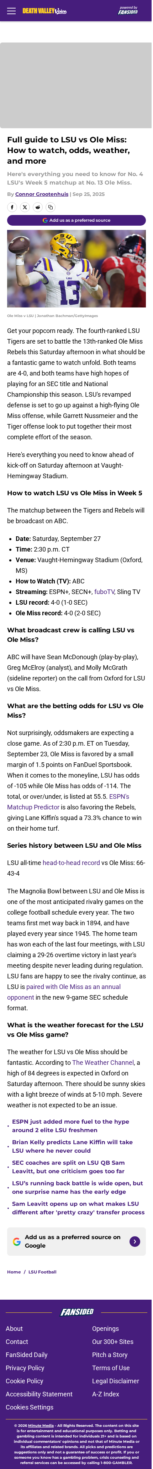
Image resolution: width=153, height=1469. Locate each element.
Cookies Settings (29, 1407)
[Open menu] (11, 10)
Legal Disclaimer (115, 1381)
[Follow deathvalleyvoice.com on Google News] (135, 1241)
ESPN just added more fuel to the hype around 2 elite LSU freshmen (70, 1126)
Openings (105, 1328)
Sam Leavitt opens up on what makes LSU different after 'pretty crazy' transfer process (78, 1208)
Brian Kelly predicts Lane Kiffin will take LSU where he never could (72, 1146)
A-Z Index (105, 1394)
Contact (17, 1341)
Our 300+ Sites (112, 1341)
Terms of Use (111, 1368)
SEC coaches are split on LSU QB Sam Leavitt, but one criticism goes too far (68, 1167)
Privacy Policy (25, 1368)
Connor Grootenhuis (41, 194)
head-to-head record (71, 862)
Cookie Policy (24, 1381)
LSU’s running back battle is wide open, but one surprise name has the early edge (77, 1187)
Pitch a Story (110, 1354)
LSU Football (42, 1272)
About (14, 1328)
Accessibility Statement (39, 1394)
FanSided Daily (27, 1354)
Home (14, 1272)
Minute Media (41, 1425)
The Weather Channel (103, 1062)
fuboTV (104, 591)
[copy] (51, 207)
